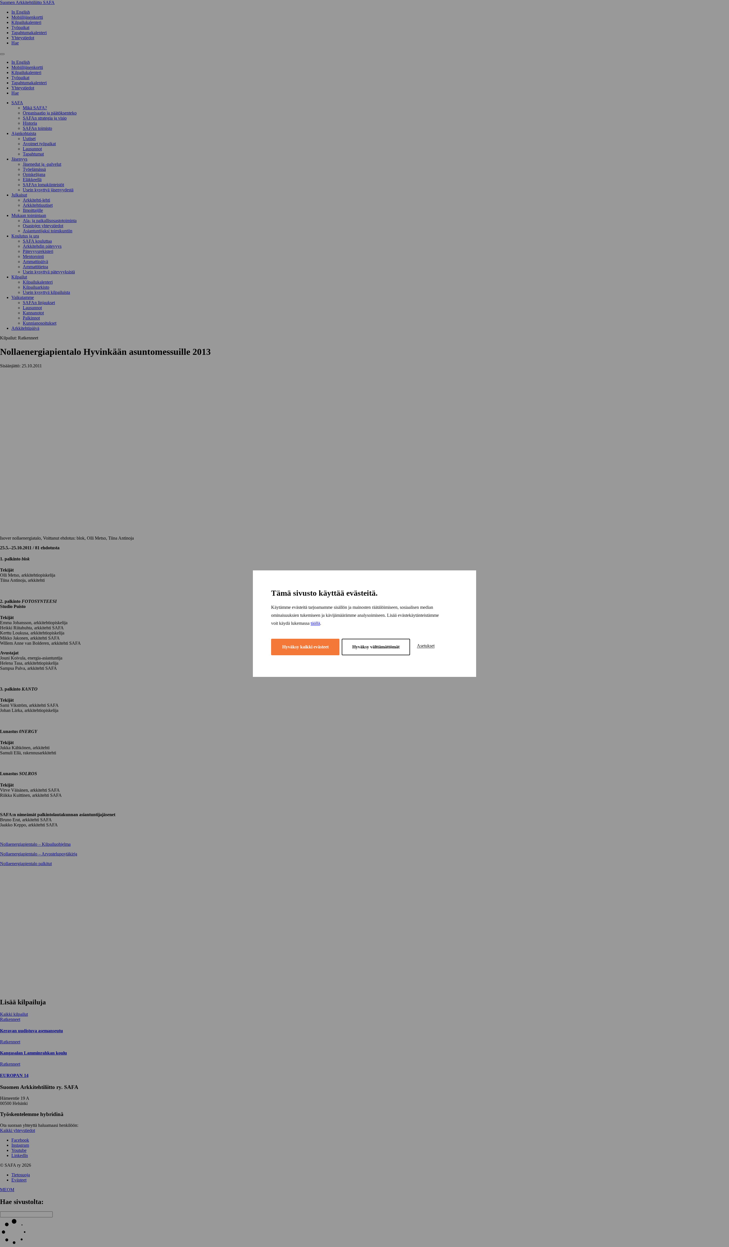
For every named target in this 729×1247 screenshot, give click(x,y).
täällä (315, 623)
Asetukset (426, 645)
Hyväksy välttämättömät (376, 646)
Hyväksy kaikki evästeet (305, 646)
